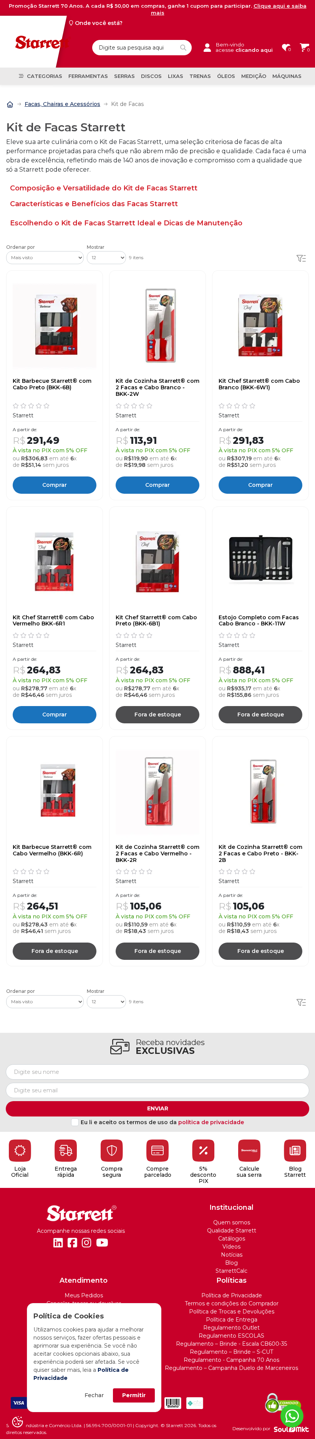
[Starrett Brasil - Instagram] (86, 1242)
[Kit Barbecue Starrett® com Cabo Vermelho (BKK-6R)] (54, 791)
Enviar (157, 1108)
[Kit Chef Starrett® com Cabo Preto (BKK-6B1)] (157, 562)
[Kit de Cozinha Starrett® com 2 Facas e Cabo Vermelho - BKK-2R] (157, 791)
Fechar (94, 1395)
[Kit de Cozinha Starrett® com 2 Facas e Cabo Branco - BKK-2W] (157, 326)
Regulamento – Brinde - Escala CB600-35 (231, 1343)
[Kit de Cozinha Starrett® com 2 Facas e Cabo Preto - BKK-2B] (260, 791)
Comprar (54, 484)
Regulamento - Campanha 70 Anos (231, 1359)
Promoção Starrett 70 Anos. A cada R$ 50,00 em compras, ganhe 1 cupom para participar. (158, 9)
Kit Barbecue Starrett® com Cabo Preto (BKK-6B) (52, 384)
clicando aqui (254, 50)
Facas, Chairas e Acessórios (62, 104)
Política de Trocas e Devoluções (231, 1311)
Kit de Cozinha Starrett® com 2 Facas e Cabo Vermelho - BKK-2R (157, 853)
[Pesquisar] (183, 47)
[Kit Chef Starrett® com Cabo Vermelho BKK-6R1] (54, 562)
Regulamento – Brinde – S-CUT (231, 1351)
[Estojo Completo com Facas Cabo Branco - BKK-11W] (260, 562)
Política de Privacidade (231, 1295)
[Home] (10, 104)
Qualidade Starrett (231, 1230)
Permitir (134, 1395)
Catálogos (231, 1238)
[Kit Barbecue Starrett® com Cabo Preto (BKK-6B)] (54, 326)
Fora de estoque (157, 714)
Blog (231, 1262)
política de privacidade (211, 1122)
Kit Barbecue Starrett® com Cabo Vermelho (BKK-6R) (52, 850)
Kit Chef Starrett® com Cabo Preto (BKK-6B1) (156, 620)
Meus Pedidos (84, 1295)
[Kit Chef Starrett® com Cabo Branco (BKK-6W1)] (260, 326)
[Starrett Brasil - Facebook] (72, 1242)
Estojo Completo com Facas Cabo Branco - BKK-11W (259, 620)
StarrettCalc (231, 1270)
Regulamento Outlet (231, 1327)
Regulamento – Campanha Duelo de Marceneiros (231, 1368)
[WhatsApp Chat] (291, 1415)
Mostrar (95, 247)
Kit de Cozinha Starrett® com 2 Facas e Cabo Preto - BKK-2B (260, 853)
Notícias (231, 1254)
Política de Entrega (231, 1319)
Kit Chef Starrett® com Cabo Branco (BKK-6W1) (259, 384)
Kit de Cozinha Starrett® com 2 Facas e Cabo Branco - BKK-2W (157, 387)
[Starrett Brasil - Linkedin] (58, 1242)
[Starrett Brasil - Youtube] (102, 1242)
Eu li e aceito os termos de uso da (162, 1122)
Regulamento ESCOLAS (231, 1335)
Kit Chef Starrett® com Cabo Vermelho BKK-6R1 (53, 620)
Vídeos (231, 1246)
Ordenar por (20, 247)
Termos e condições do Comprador (232, 1303)
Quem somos (231, 1222)
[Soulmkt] (291, 1429)
